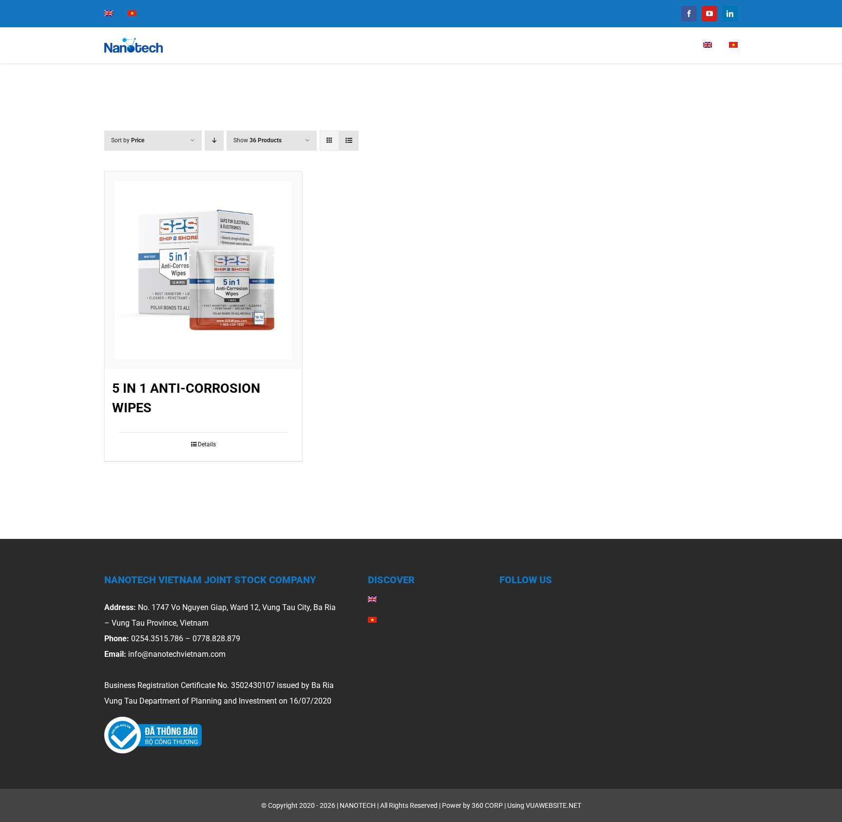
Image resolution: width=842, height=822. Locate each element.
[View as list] (348, 140)
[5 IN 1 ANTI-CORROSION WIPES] (203, 270)
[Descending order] (214, 141)
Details (207, 444)
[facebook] (689, 13)
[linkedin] (730, 13)
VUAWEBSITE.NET (553, 805)
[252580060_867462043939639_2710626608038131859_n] (153, 720)
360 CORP (487, 805)
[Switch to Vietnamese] (132, 13)
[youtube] (709, 13)
